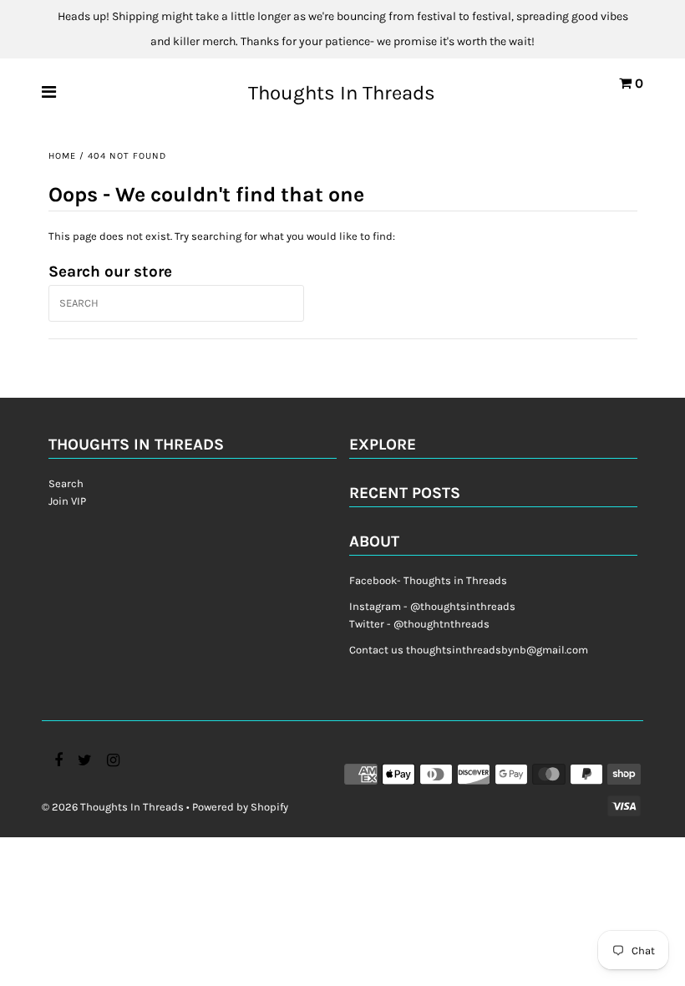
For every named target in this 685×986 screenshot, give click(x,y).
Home (62, 155)
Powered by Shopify (240, 806)
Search (66, 483)
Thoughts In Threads (341, 92)
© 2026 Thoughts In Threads (113, 806)
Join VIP (67, 501)
